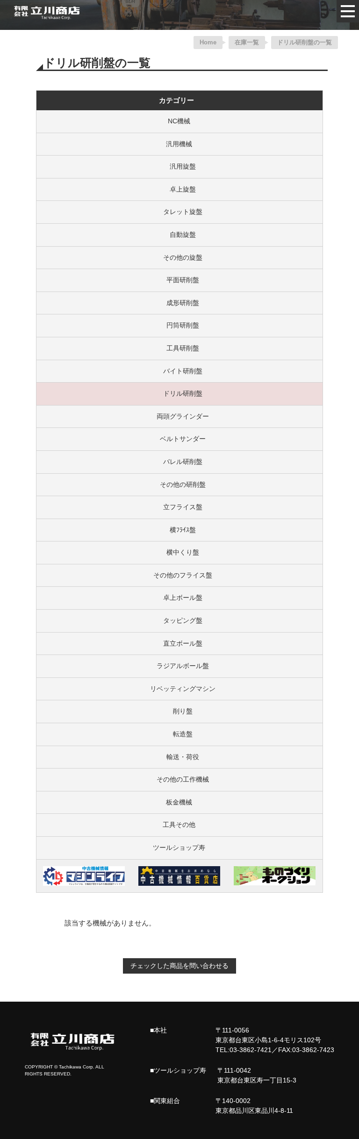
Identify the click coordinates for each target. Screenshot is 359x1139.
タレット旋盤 (179, 211)
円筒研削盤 (179, 325)
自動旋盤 (179, 234)
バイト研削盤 (179, 371)
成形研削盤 (179, 302)
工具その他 (179, 824)
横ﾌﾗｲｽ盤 (179, 530)
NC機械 (179, 121)
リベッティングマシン (179, 688)
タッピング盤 (179, 620)
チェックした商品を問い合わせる (179, 965)
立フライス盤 (179, 507)
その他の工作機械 (179, 779)
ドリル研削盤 (179, 393)
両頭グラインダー (179, 416)
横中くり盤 (179, 552)
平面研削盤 (179, 280)
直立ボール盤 (179, 643)
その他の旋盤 (179, 257)
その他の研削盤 (179, 484)
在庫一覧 (247, 42)
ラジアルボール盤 (179, 665)
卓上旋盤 (179, 189)
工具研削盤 (179, 348)
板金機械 (179, 802)
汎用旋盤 (179, 166)
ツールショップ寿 (179, 847)
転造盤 (179, 734)
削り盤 (179, 711)
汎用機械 (179, 144)
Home (208, 42)
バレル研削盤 (179, 461)
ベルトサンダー (179, 438)
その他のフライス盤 (179, 575)
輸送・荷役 (179, 757)
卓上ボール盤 (179, 597)
